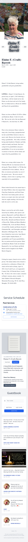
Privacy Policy (10, 535)
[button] (14, 458)
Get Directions (14, 317)
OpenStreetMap (15, 537)
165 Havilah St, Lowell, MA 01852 (14, 314)
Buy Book (15, 362)
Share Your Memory (10, 385)
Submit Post (14, 410)
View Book (7, 362)
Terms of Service (18, 535)
